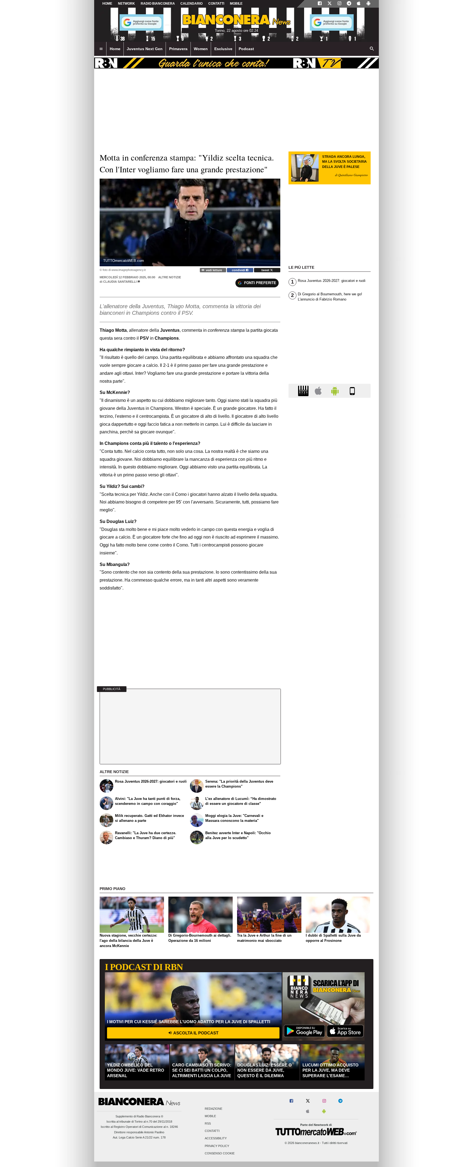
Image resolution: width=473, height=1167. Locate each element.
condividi (239, 270)
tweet (265, 270)
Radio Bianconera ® (150, 1116)
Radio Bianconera (158, 3)
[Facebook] (319, 4)
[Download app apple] (358, 4)
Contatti (212, 1131)
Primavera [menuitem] (178, 49)
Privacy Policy (217, 1146)
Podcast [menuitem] (246, 49)
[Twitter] (329, 4)
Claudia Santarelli (120, 281)
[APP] (304, 390)
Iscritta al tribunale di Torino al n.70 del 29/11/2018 (139, 1121)
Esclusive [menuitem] (223, 49)
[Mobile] (352, 390)
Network (126, 3)
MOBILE (236, 3)
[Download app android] (368, 4)
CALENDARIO (191, 3)
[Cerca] (372, 49)
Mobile (210, 1116)
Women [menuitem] (201, 49)
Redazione (213, 1108)
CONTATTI (216, 3)
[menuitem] (101, 49)
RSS (208, 1123)
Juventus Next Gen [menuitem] (145, 49)
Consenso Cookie (220, 1153)
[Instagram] (339, 4)
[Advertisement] (330, 614)
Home (107, 3)
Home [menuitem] (115, 49)
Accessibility (216, 1138)
